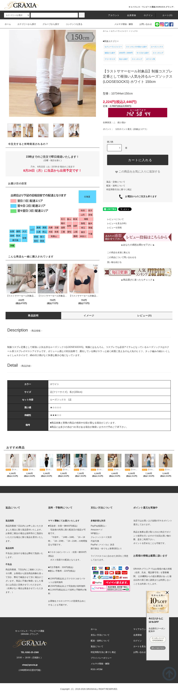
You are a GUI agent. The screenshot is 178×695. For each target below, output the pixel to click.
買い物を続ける (114, 262)
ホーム (8, 24)
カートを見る (139, 646)
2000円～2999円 (126, 53)
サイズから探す (143, 53)
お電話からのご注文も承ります (140, 196)
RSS (93, 669)
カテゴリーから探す (26, 24)
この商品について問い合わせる (121, 257)
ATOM (99, 669)
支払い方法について (100, 635)
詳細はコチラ (140, 129)
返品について (97, 646)
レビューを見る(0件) (116, 223)
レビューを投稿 (114, 227)
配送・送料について (115, 185)
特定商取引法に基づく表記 (118, 189)
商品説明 (33, 315)
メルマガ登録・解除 (123, 24)
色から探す (123, 59)
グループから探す (51, 24)
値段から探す (110, 53)
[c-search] (82, 15)
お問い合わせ (145, 24)
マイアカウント (140, 629)
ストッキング (158, 53)
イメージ (89, 315)
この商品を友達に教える (118, 252)
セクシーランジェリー (113, 47)
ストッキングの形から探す (136, 47)
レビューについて (115, 219)
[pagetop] (89, 489)
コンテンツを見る (74, 24)
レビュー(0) (144, 315)
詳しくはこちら (158, 648)
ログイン (148, 15)
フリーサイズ (110, 59)
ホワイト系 (150, 59)
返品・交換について (115, 182)
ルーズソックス (157, 47)
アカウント (114, 15)
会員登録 (131, 15)
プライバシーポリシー (101, 658)
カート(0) (167, 15)
